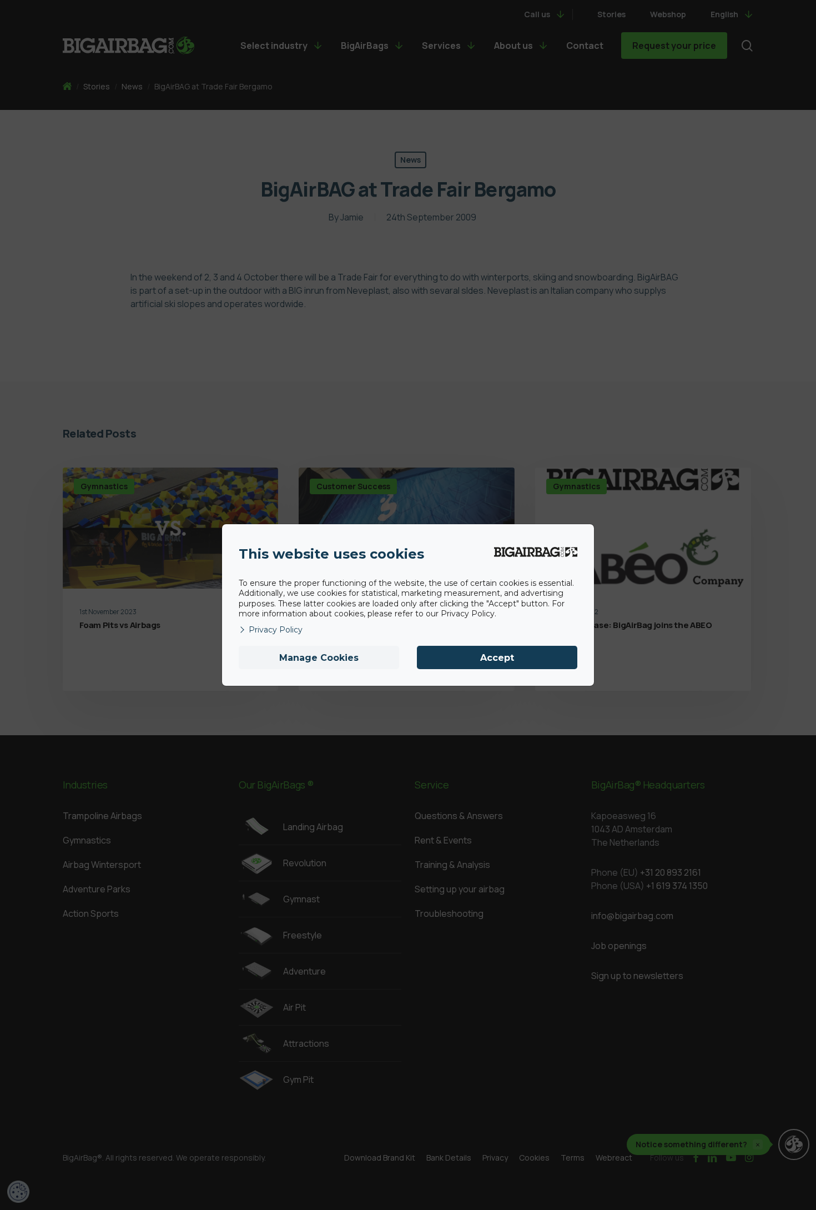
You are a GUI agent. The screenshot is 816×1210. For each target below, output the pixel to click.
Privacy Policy (276, 630)
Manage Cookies (319, 657)
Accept (497, 657)
